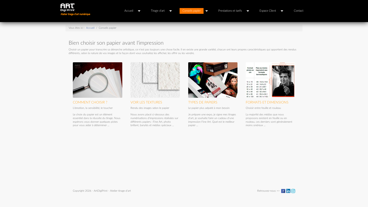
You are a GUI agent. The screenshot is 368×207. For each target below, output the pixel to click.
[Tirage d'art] (171, 11)
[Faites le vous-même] (272, 81)
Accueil (128, 10)
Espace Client (268, 10)
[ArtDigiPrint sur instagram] (293, 190)
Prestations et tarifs (230, 10)
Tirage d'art (158, 10)
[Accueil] (139, 11)
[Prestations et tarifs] (248, 11)
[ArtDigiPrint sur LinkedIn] (288, 190)
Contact (298, 10)
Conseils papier (191, 10)
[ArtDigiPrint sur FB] (283, 190)
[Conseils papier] (207, 11)
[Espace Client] (282, 11)
